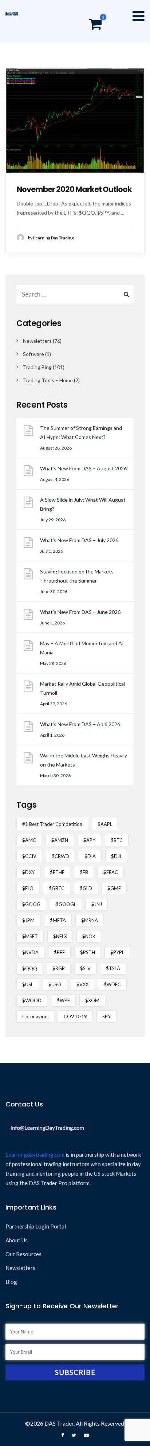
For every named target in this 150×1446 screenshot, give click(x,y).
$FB (84, 872)
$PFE (59, 952)
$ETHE (57, 872)
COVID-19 (75, 1016)
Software (33, 354)
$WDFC (112, 984)
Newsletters (37, 341)
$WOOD (32, 1000)
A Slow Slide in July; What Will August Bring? (83, 504)
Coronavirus (35, 1016)
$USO (54, 984)
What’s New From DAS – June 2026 (80, 612)
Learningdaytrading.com (34, 1154)
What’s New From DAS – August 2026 (83, 468)
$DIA (90, 856)
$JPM (28, 920)
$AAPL (105, 824)
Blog (11, 1281)
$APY (89, 840)
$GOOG (31, 904)
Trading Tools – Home (48, 380)
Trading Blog (37, 367)
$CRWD (60, 856)
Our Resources (23, 1254)
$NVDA (30, 952)
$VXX (82, 984)
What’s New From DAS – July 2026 (79, 540)
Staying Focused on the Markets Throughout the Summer (77, 576)
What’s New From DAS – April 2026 (80, 724)
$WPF (63, 1000)
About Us (16, 1240)
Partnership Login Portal (35, 1226)
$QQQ (29, 968)
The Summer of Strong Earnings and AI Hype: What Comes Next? (81, 432)
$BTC (117, 840)
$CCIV (29, 856)
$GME (114, 888)
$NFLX (60, 936)
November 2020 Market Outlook (74, 189)
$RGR (58, 968)
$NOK (88, 936)
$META (58, 920)
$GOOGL (66, 904)
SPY (106, 1016)
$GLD (86, 888)
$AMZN (59, 840)
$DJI (116, 856)
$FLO (27, 888)
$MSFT (30, 936)
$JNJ (96, 904)
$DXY (28, 872)
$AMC (29, 840)
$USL (27, 984)
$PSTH (87, 952)
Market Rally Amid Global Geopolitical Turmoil (82, 688)
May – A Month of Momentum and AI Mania (82, 647)
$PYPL (117, 952)
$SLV (85, 968)
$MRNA (89, 920)
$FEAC (110, 872)
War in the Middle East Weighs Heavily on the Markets (83, 760)
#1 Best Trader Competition (52, 824)
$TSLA (113, 968)
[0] (95, 25)
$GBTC (56, 888)
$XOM (92, 1000)
